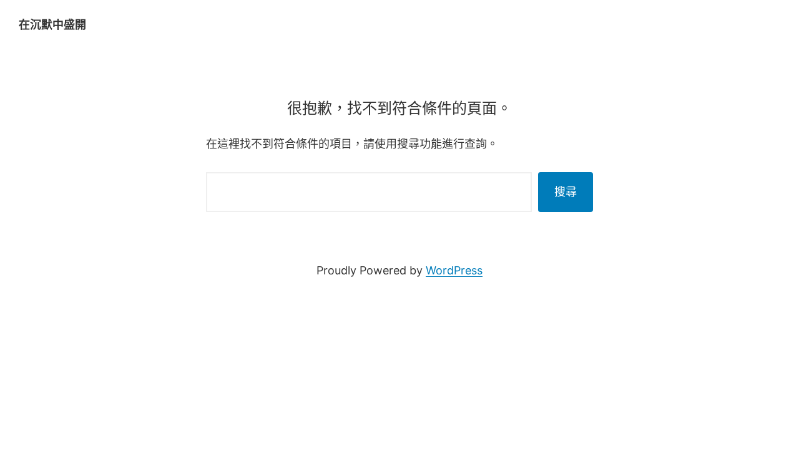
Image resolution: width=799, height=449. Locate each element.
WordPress (454, 270)
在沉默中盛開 (52, 24)
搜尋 (565, 191)
